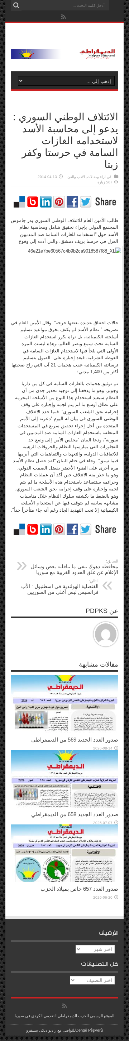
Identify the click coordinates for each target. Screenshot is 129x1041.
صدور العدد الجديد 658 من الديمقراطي (74, 814)
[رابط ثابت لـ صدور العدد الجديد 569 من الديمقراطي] (64, 731)
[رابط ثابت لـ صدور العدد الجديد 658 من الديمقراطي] (64, 806)
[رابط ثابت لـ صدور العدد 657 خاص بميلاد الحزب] (64, 880)
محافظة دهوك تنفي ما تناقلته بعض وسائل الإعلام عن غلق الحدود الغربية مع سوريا (74, 567)
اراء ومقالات (96, 177)
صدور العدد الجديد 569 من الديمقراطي (74, 740)
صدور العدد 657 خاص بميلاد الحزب (79, 889)
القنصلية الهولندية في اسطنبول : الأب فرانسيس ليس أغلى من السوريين (60, 587)
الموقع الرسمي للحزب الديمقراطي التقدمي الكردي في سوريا (64, 1016)
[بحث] (16, 5)
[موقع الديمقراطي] (64, 53)
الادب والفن (76, 177)
